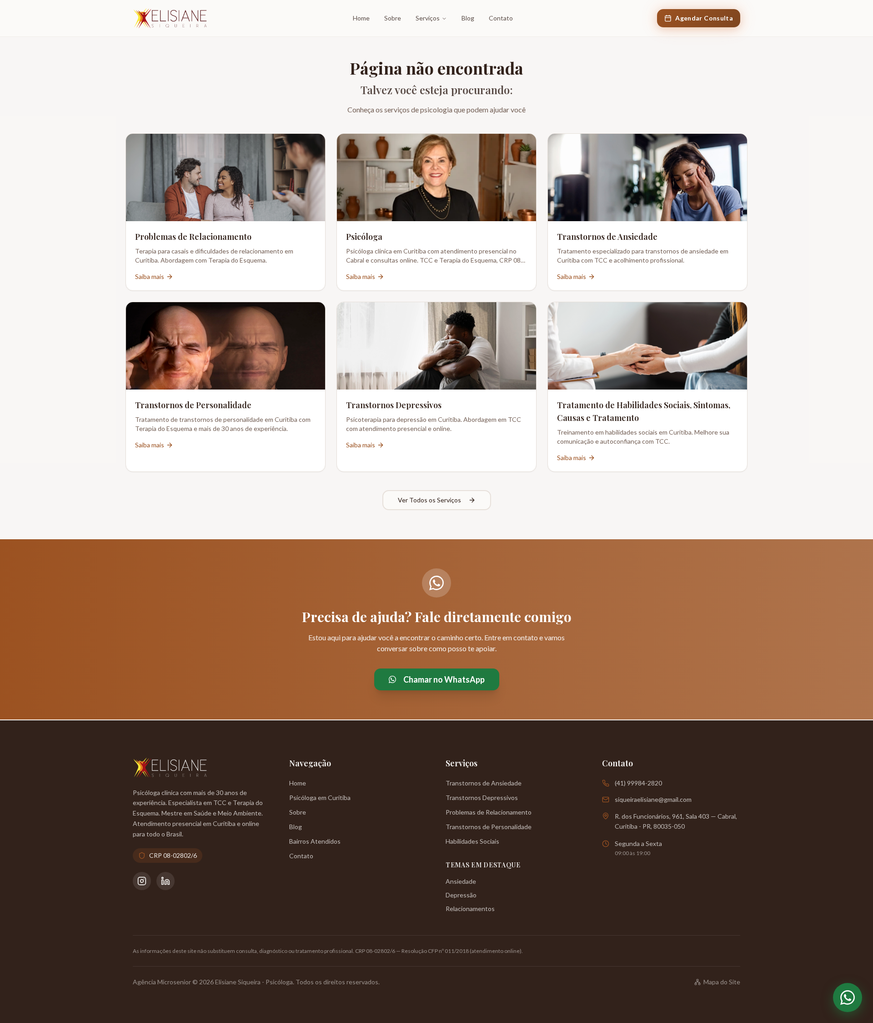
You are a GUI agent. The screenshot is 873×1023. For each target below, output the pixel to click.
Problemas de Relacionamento (489, 812)
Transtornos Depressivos (482, 797)
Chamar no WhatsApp (444, 679)
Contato (501, 18)
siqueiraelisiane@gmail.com (653, 799)
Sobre (392, 18)
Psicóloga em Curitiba (320, 797)
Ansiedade (461, 881)
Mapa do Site (721, 982)
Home (361, 18)
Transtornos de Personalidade (489, 827)
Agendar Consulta (704, 18)
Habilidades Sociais (472, 841)
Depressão (461, 895)
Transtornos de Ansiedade (484, 783)
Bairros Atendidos (315, 841)
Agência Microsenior (162, 982)
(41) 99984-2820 (638, 783)
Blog (468, 18)
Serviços (428, 18)
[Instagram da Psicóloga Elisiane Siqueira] (142, 881)
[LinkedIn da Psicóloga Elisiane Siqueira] (165, 881)
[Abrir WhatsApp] (847, 997)
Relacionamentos (470, 908)
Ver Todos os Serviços (429, 500)
